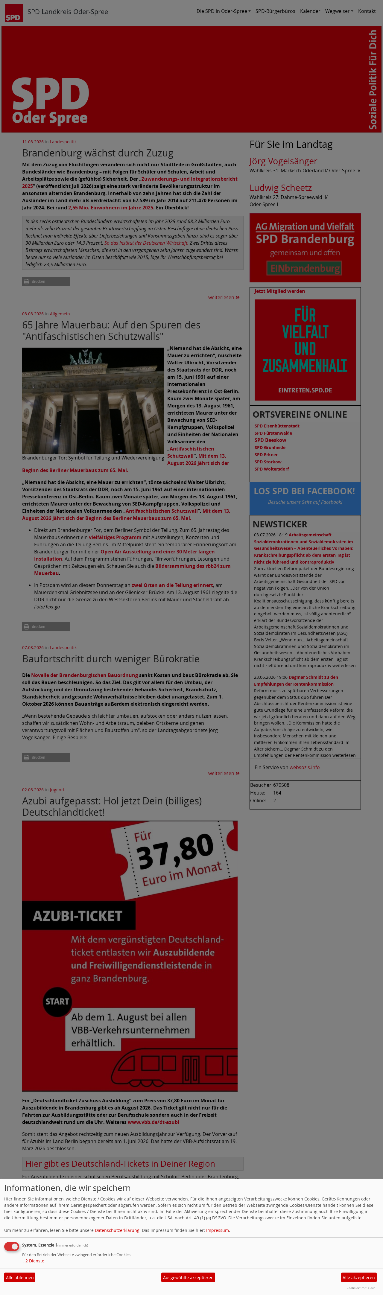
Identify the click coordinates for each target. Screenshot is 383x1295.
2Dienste (33, 1261)
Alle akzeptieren (359, 1277)
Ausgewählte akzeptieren (188, 1277)
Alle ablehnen (20, 1277)
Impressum (217, 1230)
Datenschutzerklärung (117, 1230)
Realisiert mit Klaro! (361, 1288)
